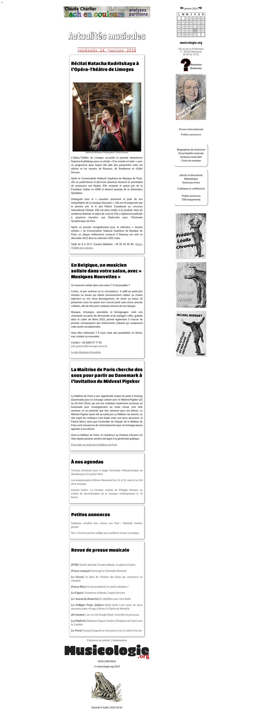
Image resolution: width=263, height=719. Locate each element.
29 (187, 35)
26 (203, 30)
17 (195, 26)
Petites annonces (191, 134)
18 (199, 26)
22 (187, 30)
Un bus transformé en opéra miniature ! (107, 586)
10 (195, 22)
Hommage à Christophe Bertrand (108, 571)
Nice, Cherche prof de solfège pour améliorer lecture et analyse (105, 533)
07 (183, 22)
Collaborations (119, 640)
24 (195, 30)
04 (199, 18)
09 (191, 22)
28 (183, 35)
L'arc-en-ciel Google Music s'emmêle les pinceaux (112, 614)
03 (195, 18)
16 (191, 26)
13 (179, 26)
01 (187, 18)
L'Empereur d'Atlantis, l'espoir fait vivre (104, 593)
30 (191, 35)
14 (183, 26)
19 (203, 26)
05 (203, 18)
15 (187, 26)
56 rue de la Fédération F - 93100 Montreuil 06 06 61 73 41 (191, 52)
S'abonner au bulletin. (99, 640)
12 (203, 22)
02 (191, 18)
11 (199, 22)
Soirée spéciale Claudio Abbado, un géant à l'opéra (107, 565)
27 (179, 35)
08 (187, 22)
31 (195, 35)
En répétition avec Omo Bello (115, 599)
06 (179, 22)
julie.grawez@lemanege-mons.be (89, 346)
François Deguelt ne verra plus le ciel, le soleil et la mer (112, 630)
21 (183, 30)
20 (179, 30)
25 (199, 30)
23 (191, 30)
